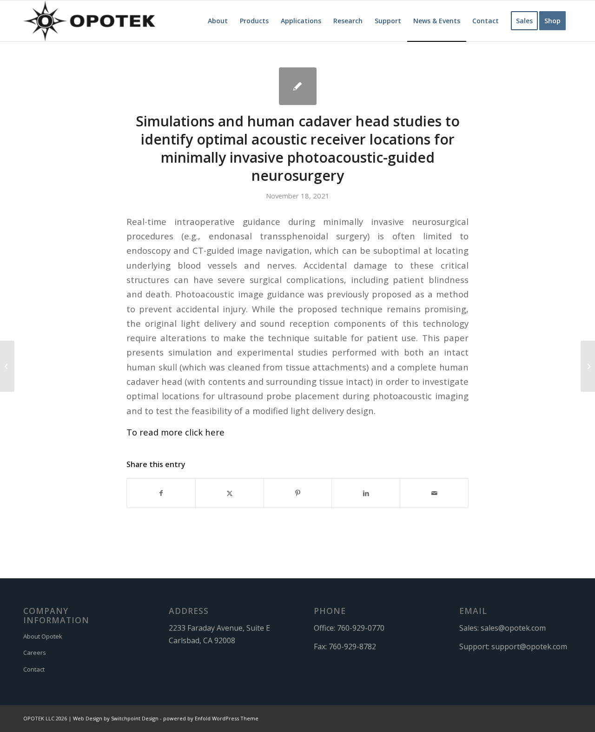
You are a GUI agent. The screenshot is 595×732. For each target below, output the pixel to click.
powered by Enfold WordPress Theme (210, 718)
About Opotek (42, 636)
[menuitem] (218, 20)
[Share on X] (230, 493)
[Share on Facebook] (161, 493)
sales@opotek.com (513, 628)
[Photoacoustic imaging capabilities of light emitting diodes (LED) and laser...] (7, 366)
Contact (34, 669)
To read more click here (175, 432)
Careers (34, 652)
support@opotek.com (529, 646)
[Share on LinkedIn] (366, 493)
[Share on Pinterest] (298, 493)
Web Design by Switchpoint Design (116, 718)
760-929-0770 (360, 628)
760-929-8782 (352, 646)
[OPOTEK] (89, 20)
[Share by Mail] (434, 493)
